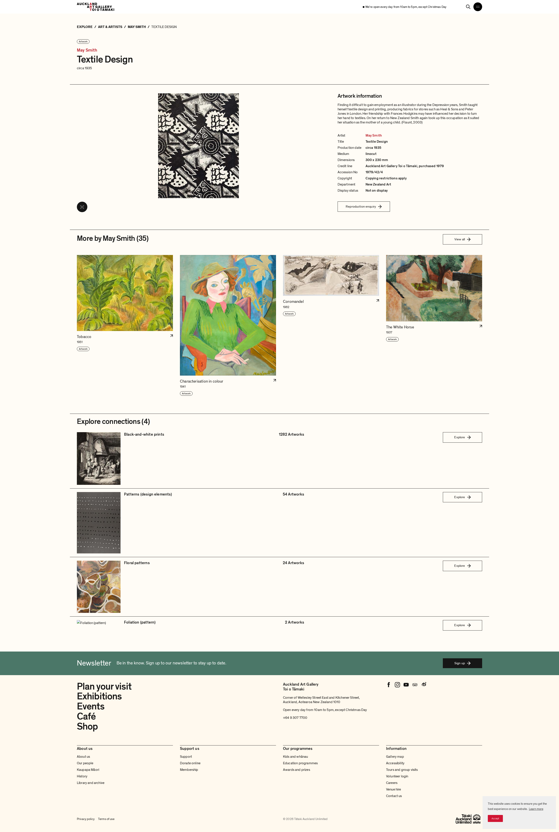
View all (459, 239)
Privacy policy (86, 819)
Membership (189, 769)
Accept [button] (495, 818)
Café (86, 716)
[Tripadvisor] (415, 684)
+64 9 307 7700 (295, 717)
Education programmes (300, 763)
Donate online (190, 763)
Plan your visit (104, 686)
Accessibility (395, 763)
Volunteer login (397, 776)
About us (83, 756)
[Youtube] (406, 684)
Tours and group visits (402, 769)
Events (90, 706)
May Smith (87, 50)
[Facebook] (388, 684)
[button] (125, 325)
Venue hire (393, 789)
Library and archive (90, 782)
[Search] (468, 6)
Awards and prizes (296, 769)
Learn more (536, 809)
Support (186, 756)
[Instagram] (397, 684)
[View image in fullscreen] (82, 207)
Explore (459, 437)
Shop (87, 726)
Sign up (459, 663)
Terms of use (106, 819)
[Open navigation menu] (477, 6)
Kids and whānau (295, 756)
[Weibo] (423, 684)
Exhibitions (99, 696)
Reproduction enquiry (361, 206)
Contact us (394, 796)
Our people (85, 763)
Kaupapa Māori (88, 769)
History (82, 776)
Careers (391, 782)
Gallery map (395, 756)
